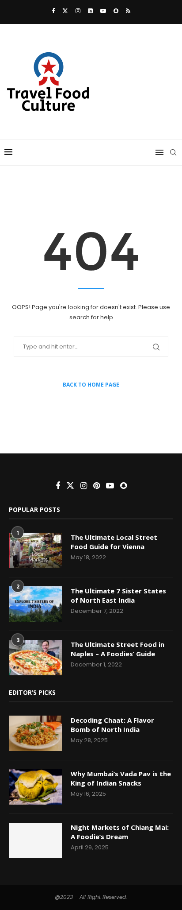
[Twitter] (65, 11)
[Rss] (128, 11)
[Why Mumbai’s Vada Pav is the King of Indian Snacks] (35, 787)
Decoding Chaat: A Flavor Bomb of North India (112, 725)
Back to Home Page (91, 384)
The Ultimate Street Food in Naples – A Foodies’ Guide (117, 649)
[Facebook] (53, 11)
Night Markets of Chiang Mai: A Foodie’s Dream (120, 832)
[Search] (173, 152)
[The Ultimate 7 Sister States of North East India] (35, 604)
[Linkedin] (90, 11)
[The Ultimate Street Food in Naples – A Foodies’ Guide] (35, 657)
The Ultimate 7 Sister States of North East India (118, 595)
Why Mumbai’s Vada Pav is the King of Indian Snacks (121, 778)
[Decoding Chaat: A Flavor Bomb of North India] (35, 733)
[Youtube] (103, 11)
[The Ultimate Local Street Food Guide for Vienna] (35, 550)
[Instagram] (78, 11)
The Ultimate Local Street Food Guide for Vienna (114, 542)
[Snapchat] (116, 11)
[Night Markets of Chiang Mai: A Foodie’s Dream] (35, 840)
